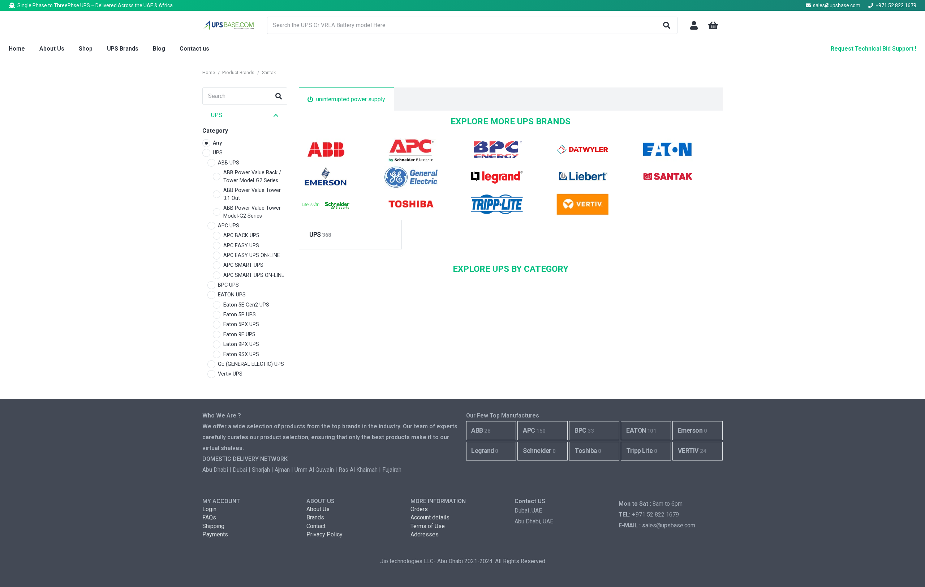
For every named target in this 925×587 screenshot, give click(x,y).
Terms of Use (427, 526)
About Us (318, 509)
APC (534, 430)
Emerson (692, 430)
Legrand (484, 450)
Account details (429, 517)
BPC (584, 430)
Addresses (424, 534)
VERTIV (692, 450)
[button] (142, 49)
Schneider (539, 450)
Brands (315, 517)
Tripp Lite (641, 450)
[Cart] (713, 25)
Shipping (213, 526)
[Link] (694, 25)
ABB (480, 430)
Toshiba (588, 450)
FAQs (209, 517)
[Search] (666, 25)
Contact (316, 526)
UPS (320, 234)
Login (209, 509)
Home (208, 72)
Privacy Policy (324, 534)
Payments (215, 534)
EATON (641, 430)
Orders (419, 509)
